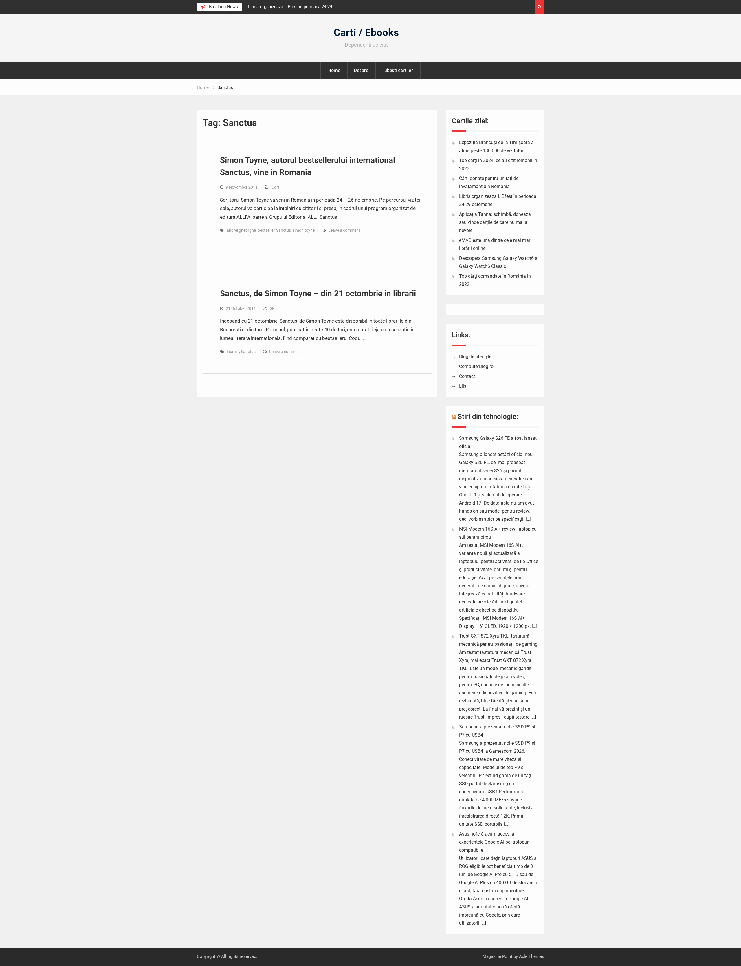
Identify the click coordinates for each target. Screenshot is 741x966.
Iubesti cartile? (398, 70)
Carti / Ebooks (366, 32)
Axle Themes (531, 956)
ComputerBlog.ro (476, 366)
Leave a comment (344, 230)
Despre (361, 70)
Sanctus (283, 230)
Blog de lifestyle (475, 356)
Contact (467, 376)
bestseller (266, 230)
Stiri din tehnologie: (488, 417)
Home (334, 70)
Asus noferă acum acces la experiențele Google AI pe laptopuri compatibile (494, 842)
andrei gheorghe (241, 230)
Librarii (233, 351)
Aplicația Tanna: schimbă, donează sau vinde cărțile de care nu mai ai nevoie (495, 222)
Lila (463, 386)
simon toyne (304, 230)
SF (272, 308)
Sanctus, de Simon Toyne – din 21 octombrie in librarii (318, 293)
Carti (276, 187)
